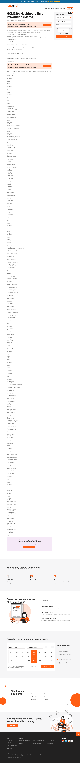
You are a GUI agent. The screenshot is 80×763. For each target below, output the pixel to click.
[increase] (70, 30)
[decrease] (57, 30)
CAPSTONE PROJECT (51, 743)
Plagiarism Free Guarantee (11, 743)
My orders (48, 5)
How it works (47, 8)
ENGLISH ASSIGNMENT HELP (38, 740)
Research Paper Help (37, 743)
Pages (57, 28)
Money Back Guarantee (11, 740)
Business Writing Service (52, 740)
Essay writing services (23, 745)
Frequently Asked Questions (12, 745)
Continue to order (47, 666)
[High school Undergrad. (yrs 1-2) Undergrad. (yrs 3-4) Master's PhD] (35, 647)
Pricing (52, 8)
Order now (70, 8)
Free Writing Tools (58, 8)
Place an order (12, 725)
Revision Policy (9, 748)
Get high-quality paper (29, 547)
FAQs (64, 8)
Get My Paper (47, 25)
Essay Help (21, 743)
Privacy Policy (9, 742)
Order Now (57, 1)
